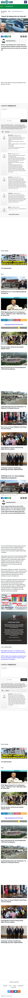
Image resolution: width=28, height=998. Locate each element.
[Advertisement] (14, 66)
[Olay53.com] (7, 2)
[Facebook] (2, 36)
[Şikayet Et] (25, 150)
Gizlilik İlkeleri (20, 985)
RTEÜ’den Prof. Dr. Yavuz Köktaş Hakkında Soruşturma (14, 6)
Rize (9, 11)
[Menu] (25, 2)
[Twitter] (4, 36)
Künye (10, 985)
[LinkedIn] (6, 36)
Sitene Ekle (13, 987)
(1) (14, 150)
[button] (21, 36)
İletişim (14, 985)
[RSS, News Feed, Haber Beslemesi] (19, 991)
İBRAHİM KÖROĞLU (11, 41)
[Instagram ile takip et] (12, 991)
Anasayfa (5, 11)
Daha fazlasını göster (14, 214)
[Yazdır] (10, 36)
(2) (14, 203)
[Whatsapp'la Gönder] (8, 36)
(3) (17, 189)
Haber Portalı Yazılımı (7, 996)
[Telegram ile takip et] (15, 991)
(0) (17, 150)
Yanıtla (10, 150)
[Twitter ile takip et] (9, 991)
